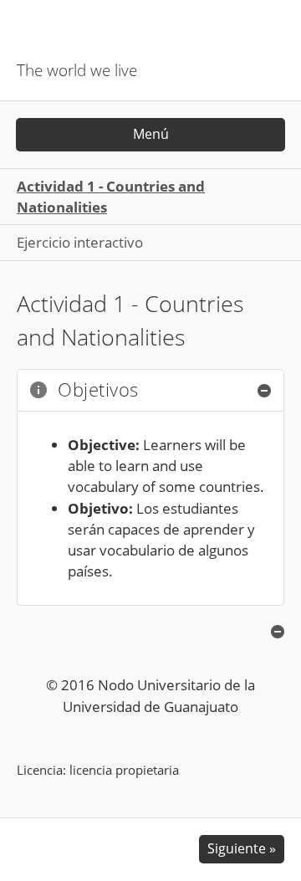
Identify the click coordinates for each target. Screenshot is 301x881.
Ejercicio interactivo (80, 242)
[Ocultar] (264, 390)
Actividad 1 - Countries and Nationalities (111, 197)
